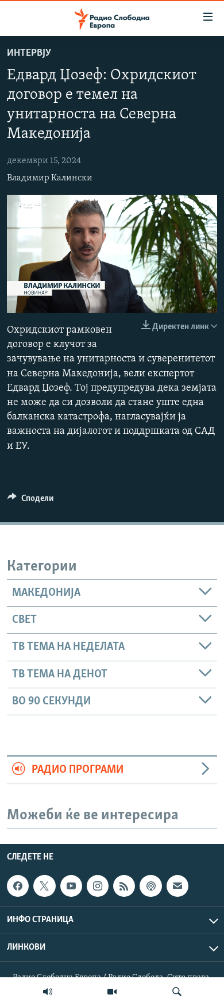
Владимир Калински (49, 178)
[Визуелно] (112, 991)
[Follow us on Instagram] (98, 886)
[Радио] (47, 991)
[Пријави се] (177, 886)
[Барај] (177, 991)
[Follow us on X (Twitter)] (44, 886)
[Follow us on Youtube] (71, 886)
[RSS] (124, 886)
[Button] (30, 501)
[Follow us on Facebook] (18, 886)
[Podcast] (150, 886)
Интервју (29, 53)
